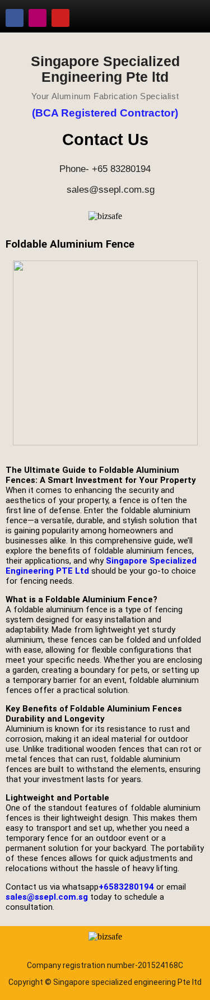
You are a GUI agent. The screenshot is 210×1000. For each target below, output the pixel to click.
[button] (189, 13)
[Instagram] (37, 18)
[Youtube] (60, 18)
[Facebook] (15, 18)
